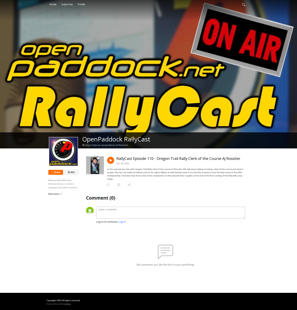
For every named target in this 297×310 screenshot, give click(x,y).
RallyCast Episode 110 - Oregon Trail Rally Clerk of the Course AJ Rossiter (178, 158)
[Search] (243, 4)
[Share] (129, 184)
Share (57, 172)
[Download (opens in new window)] (119, 184)
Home (53, 4)
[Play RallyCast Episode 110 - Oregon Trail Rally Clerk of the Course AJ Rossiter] (110, 160)
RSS (73, 172)
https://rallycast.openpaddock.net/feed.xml (106, 145)
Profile (81, 4)
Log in (122, 221)
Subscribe (67, 4)
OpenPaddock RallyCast (116, 139)
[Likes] (108, 184)
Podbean (67, 304)
